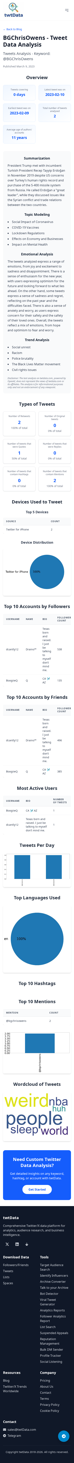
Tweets (8, 1271)
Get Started (37, 1189)
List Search (48, 1327)
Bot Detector (49, 1294)
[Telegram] (63, 1436)
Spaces (8, 1283)
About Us (46, 1386)
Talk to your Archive (54, 1288)
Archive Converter (53, 1282)
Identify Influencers (54, 1275)
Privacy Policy (49, 1405)
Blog (6, 1380)
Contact (45, 1393)
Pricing (45, 1380)
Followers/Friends (16, 1265)
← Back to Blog (12, 29)
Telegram (14, 1436)
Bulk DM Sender (51, 1349)
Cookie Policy (49, 1411)
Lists (6, 1277)
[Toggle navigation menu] (67, 10)
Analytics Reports (52, 1310)
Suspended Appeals (54, 1333)
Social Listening (51, 1362)
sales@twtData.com (21, 1430)
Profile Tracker (50, 1356)
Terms (44, 1399)
